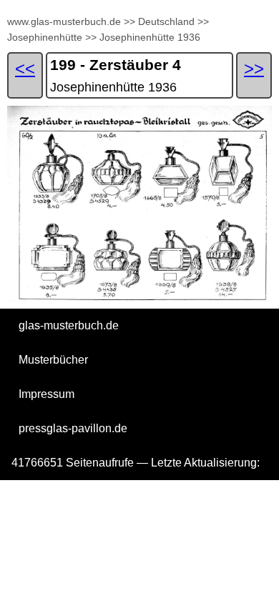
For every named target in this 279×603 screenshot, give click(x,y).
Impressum (46, 394)
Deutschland (166, 21)
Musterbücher (53, 360)
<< (25, 68)
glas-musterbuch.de (69, 325)
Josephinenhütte (44, 37)
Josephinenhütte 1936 (149, 37)
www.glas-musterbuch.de (64, 21)
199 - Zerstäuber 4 (115, 64)
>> (129, 21)
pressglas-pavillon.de (73, 428)
